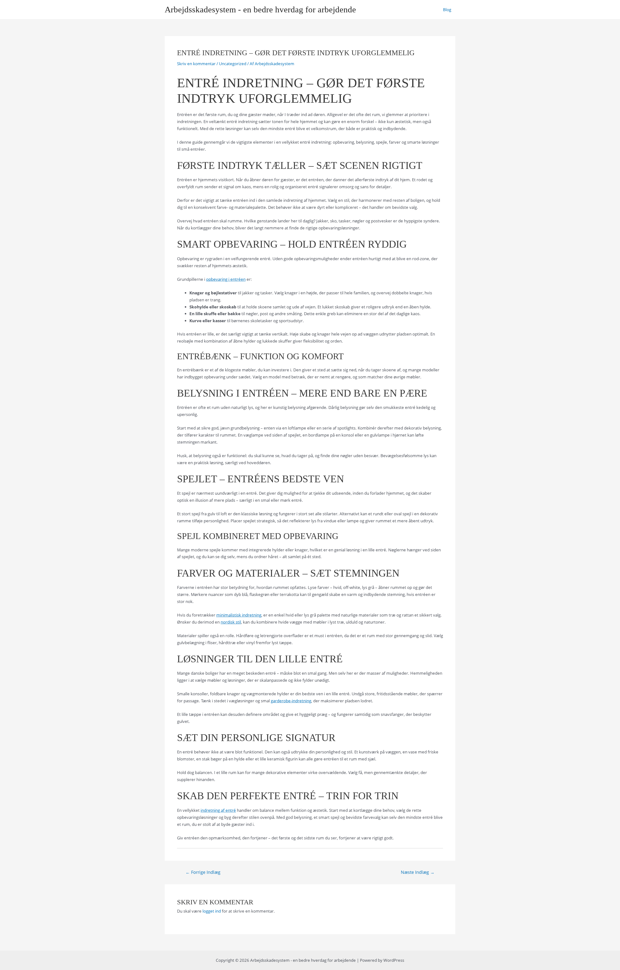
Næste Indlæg (417, 872)
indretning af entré (218, 810)
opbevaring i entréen (226, 279)
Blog (447, 9)
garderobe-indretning (291, 701)
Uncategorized (232, 63)
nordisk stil (231, 622)
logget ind (211, 911)
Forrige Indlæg (203, 872)
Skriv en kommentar (196, 63)
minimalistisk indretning (238, 615)
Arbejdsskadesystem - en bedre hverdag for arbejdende (260, 9)
